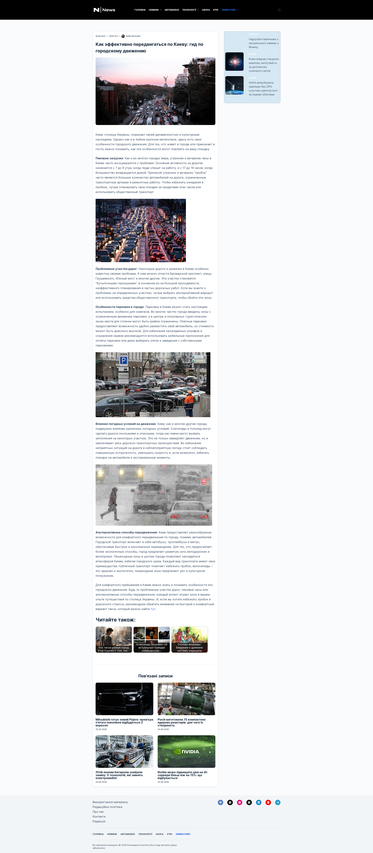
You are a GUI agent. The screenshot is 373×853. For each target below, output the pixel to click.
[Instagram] (239, 802)
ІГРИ (215, 9)
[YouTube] (268, 802)
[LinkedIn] (259, 802)
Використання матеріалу (110, 802)
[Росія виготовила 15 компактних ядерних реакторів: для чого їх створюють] (186, 699)
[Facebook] (220, 802)
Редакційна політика (107, 807)
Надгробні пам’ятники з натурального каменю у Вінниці (264, 43)
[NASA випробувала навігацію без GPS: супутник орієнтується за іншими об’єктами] (234, 85)
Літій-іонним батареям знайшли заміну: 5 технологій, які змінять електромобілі (119, 775)
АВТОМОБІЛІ (172, 9)
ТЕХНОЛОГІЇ (189, 9)
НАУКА (206, 9)
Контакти (99, 816)
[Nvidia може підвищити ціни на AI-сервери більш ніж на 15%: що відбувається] (186, 751)
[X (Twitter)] (230, 802)
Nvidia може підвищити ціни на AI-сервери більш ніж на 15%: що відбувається (183, 775)
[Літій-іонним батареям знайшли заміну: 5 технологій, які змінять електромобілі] (124, 751)
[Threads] (249, 802)
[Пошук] (279, 10)
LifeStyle (113, 36)
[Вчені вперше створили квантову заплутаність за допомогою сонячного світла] (234, 61)
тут (153, 609)
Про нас (98, 811)
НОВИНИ (154, 9)
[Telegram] (278, 802)
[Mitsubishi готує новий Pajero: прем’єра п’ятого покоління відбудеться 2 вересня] (124, 699)
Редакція (99, 821)
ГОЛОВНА (140, 9)
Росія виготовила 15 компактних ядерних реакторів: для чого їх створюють (182, 722)
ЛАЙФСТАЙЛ (228, 9)
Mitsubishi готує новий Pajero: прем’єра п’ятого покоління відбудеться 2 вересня (124, 722)
